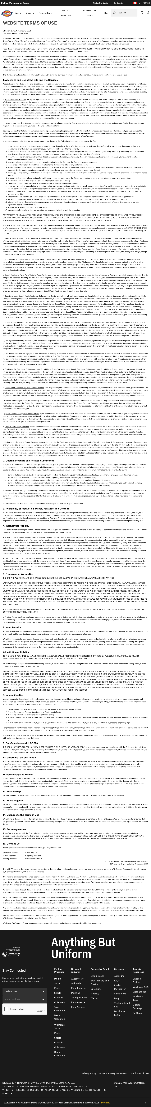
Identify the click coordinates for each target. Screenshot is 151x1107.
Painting (75, 992)
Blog (106, 13)
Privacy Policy (136, 67)
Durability (96, 988)
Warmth (95, 998)
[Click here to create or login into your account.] (148, 12)
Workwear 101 (141, 986)
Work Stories (139, 991)
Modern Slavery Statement (113, 1073)
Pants (57, 988)
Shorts (57, 992)
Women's (30, 13)
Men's (18, 13)
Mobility (95, 993)
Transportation (79, 997)
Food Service (78, 1007)
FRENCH (146, 3)
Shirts (57, 983)
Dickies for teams (89, 13)
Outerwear (60, 1002)
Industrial (76, 983)
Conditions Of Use (139, 1073)
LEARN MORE (105, 1102)
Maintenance (78, 1002)
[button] (61, 972)
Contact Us (120, 993)
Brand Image (97, 975)
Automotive (77, 978)
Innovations (45, 13)
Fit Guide (137, 1012)
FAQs (117, 980)
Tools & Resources (66, 13)
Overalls (58, 997)
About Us (119, 975)
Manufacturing (79, 988)
